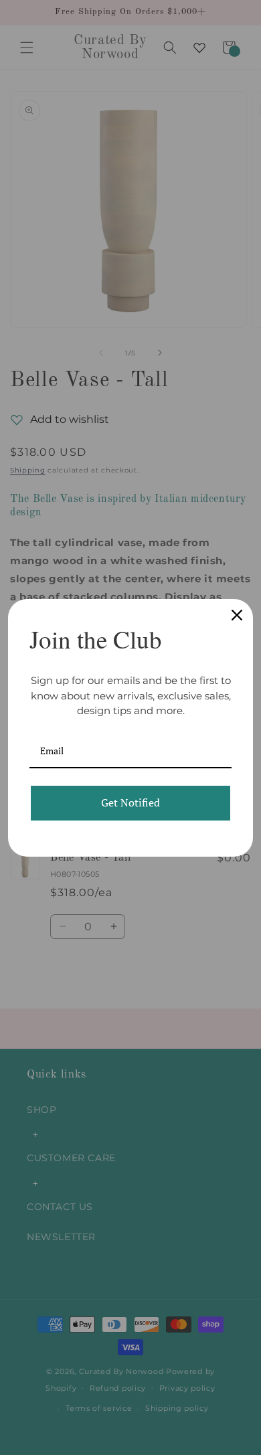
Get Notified (130, 802)
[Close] (237, 615)
